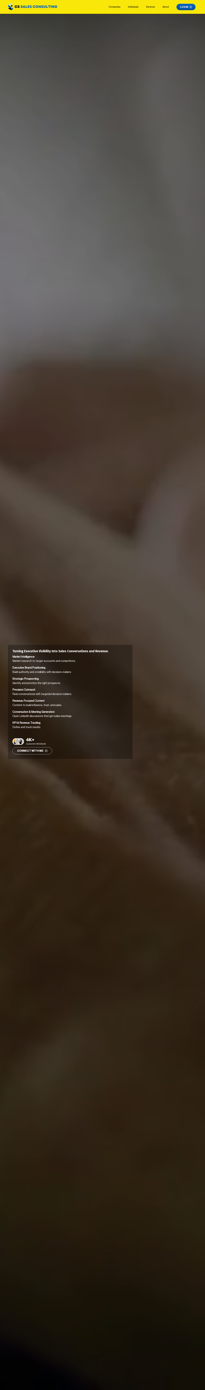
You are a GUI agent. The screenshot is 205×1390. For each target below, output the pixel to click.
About (166, 6)
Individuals (133, 6)
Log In (184, 6)
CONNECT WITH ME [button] (30, 750)
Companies (115, 6)
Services (150, 6)
